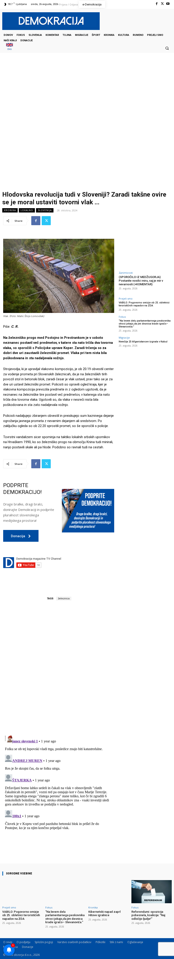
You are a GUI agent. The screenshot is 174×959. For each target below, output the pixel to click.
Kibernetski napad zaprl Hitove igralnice (104, 913)
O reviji (7, 942)
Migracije (124, 337)
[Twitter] (162, 4)
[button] (167, 48)
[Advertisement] (87, 98)
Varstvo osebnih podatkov (74, 942)
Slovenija (45, 210)
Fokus (122, 316)
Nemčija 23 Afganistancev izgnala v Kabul (143, 341)
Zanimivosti (126, 272)
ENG (9, 49)
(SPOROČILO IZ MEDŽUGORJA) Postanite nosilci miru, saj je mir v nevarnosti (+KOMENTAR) (141, 280)
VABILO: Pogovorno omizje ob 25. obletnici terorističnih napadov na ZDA (144, 304)
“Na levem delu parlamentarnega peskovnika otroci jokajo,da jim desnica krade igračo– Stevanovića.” (145, 323)
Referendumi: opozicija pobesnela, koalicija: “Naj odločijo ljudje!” (148, 915)
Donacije (27, 947)
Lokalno (27, 210)
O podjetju (23, 942)
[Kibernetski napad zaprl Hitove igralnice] (108, 891)
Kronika (10, 210)
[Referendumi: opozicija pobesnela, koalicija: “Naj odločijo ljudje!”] (151, 891)
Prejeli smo (126, 298)
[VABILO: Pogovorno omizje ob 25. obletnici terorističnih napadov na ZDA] (22, 891)
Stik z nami (116, 942)
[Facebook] (156, 4)
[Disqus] (58, 668)
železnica (64, 598)
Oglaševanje (135, 942)
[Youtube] (168, 4)
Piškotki (100, 942)
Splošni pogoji (44, 942)
